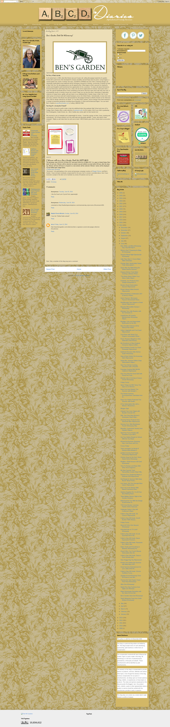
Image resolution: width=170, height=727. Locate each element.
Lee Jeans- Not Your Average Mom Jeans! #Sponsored (131, 484)
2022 (121, 203)
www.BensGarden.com (62, 103)
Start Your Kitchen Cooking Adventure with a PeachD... (130, 365)
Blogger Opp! (125, 408)
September (124, 235)
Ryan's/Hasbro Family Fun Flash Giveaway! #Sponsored (131, 348)
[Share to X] (51, 179)
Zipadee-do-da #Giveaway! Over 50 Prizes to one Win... (131, 576)
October (123, 233)
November (124, 230)
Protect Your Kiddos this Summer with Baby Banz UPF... (131, 563)
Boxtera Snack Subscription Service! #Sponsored (129, 286)
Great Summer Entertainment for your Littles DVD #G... (131, 567)
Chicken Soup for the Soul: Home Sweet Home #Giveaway (131, 458)
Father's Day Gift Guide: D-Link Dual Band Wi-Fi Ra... (130, 534)
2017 (121, 217)
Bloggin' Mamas (97, 171)
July (122, 241)
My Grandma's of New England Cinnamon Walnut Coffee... (130, 344)
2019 (121, 211)
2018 (121, 214)
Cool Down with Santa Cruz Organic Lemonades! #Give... (130, 335)
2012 (121, 620)
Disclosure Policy (138, 24)
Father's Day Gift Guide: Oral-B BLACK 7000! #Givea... (130, 519)
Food (47, 24)
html (120, 54)
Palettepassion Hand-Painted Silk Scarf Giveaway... (35, 191)
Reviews (95, 24)
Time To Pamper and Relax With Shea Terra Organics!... (131, 466)
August (123, 238)
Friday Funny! (125, 382)
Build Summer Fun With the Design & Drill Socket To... (131, 501)
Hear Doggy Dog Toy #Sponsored (131, 560)
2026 (121, 193)
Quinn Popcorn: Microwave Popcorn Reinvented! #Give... (130, 299)
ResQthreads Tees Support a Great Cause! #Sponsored (132, 303)
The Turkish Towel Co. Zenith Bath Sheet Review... (34, 172)
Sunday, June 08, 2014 (71, 213)
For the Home (58, 24)
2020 (121, 209)
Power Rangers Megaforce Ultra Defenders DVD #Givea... (131, 339)
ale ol (52, 224)
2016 (121, 219)
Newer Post (50, 269)
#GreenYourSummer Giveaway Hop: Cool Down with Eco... (130, 442)
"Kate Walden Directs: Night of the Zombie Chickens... (131, 497)
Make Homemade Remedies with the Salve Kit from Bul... (131, 592)
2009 (121, 628)
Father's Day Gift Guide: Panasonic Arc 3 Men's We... (132, 543)
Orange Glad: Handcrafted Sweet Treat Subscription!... (131, 264)
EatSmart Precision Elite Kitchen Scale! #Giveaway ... (131, 352)
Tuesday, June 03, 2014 (66, 191)
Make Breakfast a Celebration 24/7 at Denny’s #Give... (131, 294)
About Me (106, 24)
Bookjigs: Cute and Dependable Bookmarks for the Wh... (130, 322)
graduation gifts (78, 110)
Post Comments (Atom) (82, 275)
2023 (121, 201)
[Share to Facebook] (53, 179)
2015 (121, 222)
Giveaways (85, 24)
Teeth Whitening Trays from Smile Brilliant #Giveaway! (131, 599)
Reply (52, 197)
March (123, 609)
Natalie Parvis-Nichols (57, 213)
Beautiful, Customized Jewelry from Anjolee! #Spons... (132, 429)
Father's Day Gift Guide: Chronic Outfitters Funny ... (131, 572)
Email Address (122, 50)
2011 (121, 623)
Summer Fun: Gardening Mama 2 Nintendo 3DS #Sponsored (131, 475)
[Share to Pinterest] (55, 179)
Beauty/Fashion (72, 24)
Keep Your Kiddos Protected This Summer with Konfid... (131, 400)
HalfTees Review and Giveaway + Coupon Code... (34, 152)
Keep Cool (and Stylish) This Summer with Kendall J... (129, 390)
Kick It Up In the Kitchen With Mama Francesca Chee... (130, 488)
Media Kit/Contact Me (121, 24)
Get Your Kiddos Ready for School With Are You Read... (131, 438)
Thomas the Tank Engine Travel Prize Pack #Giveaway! (130, 580)
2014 (121, 225)
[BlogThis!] (49, 179)
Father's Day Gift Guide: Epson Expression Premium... (130, 539)
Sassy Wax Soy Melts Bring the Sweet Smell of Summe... (130, 268)
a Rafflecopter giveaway (53, 169)
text (120, 58)
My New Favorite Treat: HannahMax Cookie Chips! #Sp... (132, 471)
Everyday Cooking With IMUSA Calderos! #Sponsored (130, 370)
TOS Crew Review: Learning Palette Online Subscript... (129, 506)
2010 (121, 625)
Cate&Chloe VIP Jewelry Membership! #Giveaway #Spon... (129, 317)
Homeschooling (36, 24)
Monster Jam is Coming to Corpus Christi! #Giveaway (131, 378)
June (122, 243)
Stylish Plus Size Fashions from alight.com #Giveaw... (130, 588)
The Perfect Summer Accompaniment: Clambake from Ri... (131, 395)
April (122, 606)
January (123, 614)
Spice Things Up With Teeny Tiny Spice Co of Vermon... (131, 385)
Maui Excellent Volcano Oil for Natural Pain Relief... (130, 326)
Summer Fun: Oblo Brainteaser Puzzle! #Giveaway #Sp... (130, 425)
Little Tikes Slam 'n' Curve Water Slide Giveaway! (131, 259)
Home (25, 24)
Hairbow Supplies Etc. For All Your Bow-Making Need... (131, 492)
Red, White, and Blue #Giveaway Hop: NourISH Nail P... (131, 246)
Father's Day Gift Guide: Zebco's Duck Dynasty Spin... (131, 556)
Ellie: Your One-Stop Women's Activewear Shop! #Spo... (130, 416)
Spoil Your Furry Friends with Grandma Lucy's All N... (130, 433)
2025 (121, 195)
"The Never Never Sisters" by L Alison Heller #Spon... (130, 277)
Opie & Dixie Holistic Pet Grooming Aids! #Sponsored (131, 357)
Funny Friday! (125, 446)
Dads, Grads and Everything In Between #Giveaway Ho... (130, 547)
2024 (121, 198)
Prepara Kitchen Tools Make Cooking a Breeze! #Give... (130, 272)
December (124, 227)
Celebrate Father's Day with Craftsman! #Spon (129, 510)
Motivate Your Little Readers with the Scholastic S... (131, 312)
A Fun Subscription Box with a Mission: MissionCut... (130, 404)
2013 (121, 617)
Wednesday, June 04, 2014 (66, 202)
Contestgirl (137, 100)
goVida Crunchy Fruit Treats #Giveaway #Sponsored (129, 453)
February (124, 611)
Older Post (107, 269)
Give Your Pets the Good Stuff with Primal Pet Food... (131, 374)
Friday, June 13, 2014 (61, 224)
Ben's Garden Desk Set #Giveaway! (132, 596)
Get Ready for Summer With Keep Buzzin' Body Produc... (131, 479)
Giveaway (53, 182)
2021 (121, 206)
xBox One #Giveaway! (127, 584)
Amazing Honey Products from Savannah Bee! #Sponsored (130, 420)
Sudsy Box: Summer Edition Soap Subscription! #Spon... (131, 361)
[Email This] (47, 179)
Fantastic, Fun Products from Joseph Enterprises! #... (130, 281)
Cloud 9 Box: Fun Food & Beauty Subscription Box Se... (131, 552)
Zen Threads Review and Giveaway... (35, 210)
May (122, 603)
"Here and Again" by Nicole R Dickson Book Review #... (130, 449)
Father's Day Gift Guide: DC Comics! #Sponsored (129, 514)
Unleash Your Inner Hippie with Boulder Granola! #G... (130, 412)
